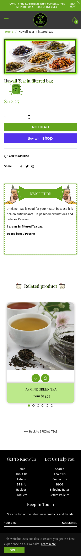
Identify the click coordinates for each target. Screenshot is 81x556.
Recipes (21, 489)
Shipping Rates (60, 489)
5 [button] (47, 405)
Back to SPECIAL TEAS (42, 431)
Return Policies (60, 495)
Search (59, 469)
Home (9, 32)
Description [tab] (40, 193)
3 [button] (38, 405)
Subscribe (69, 523)
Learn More (48, 544)
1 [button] (29, 405)
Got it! (14, 549)
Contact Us (60, 479)
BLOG (59, 484)
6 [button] (52, 405)
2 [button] (33, 405)
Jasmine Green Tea (40, 389)
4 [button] (43, 405)
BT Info (21, 484)
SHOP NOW (73, 5)
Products (21, 495)
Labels (21, 479)
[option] (40, 354)
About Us (21, 474)
